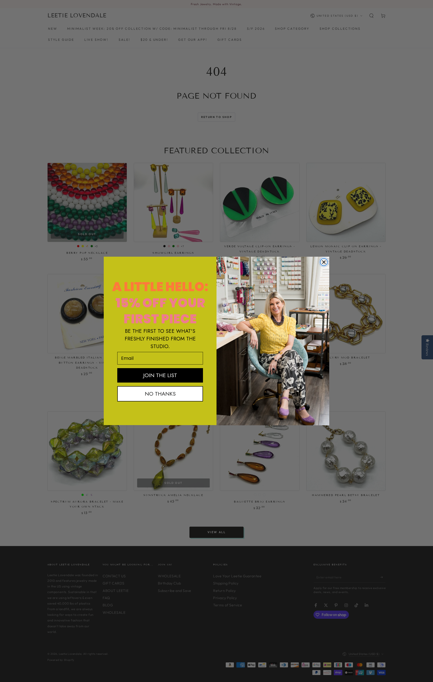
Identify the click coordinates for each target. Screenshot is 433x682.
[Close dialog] (323, 262)
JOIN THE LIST (160, 375)
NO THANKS (160, 394)
